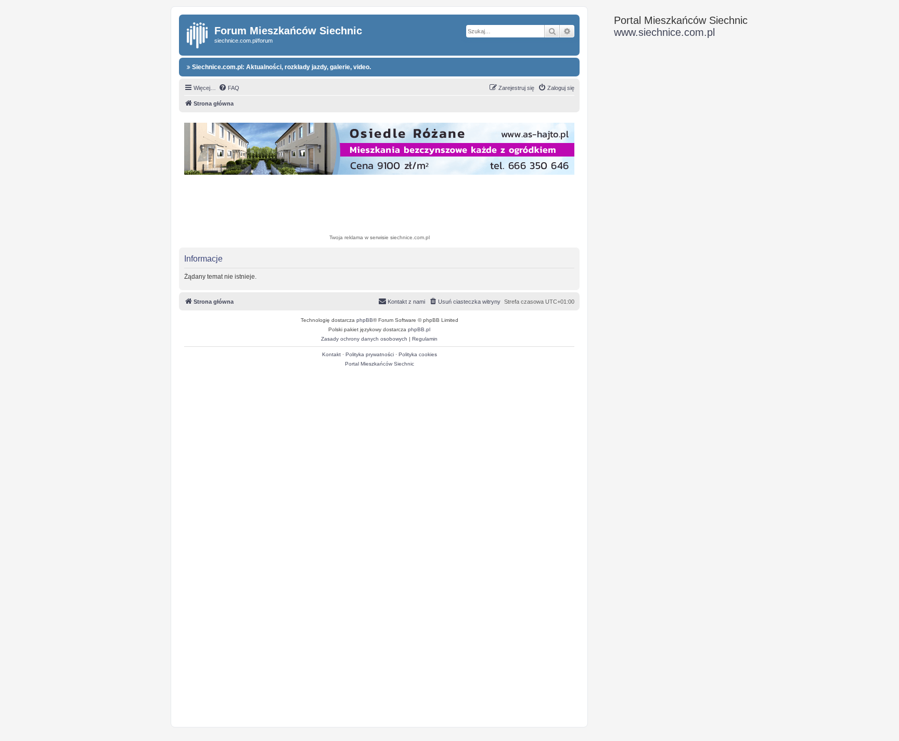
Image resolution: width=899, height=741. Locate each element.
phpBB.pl (419, 329)
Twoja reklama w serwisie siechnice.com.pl (379, 237)
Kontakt (331, 354)
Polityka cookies (418, 354)
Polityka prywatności (369, 354)
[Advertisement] (379, 206)
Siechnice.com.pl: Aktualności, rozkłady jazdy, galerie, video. (280, 67)
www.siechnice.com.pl (664, 32)
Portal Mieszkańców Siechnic (379, 364)
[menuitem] (229, 88)
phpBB (364, 320)
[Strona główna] (198, 33)
